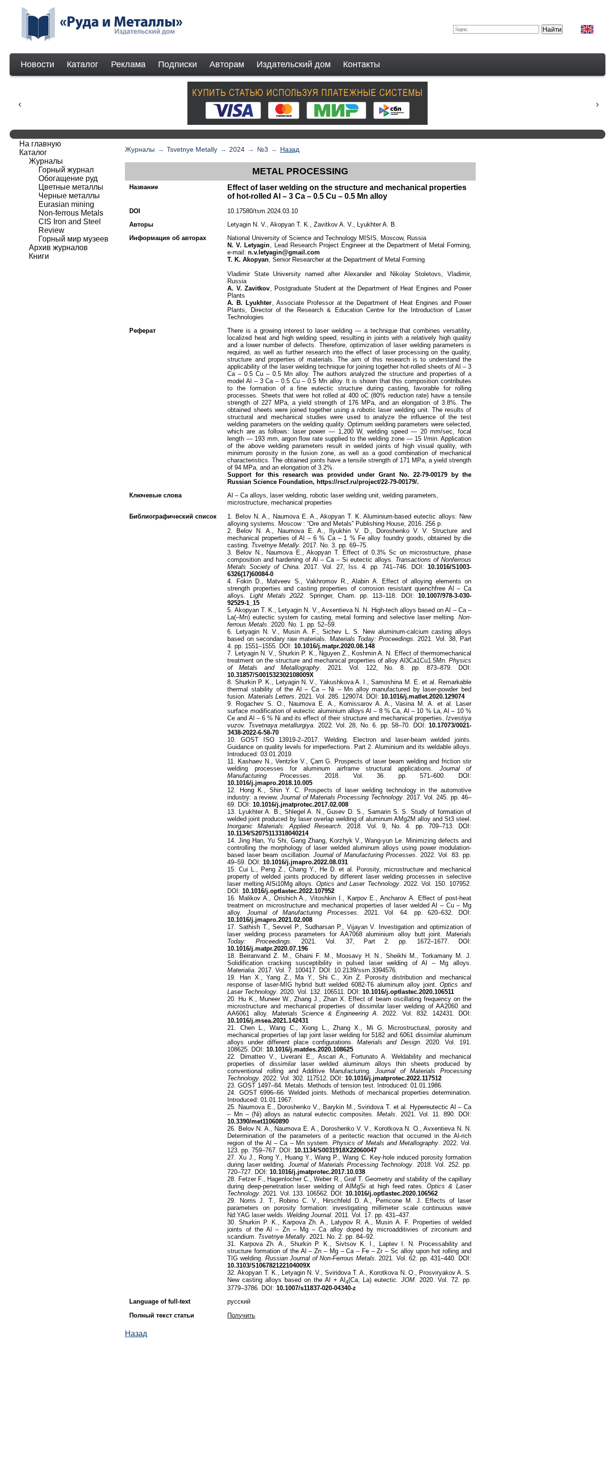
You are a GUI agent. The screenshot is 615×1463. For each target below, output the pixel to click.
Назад (289, 149)
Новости (37, 64)
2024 (237, 149)
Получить (241, 1315)
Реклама (128, 64)
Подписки (177, 64)
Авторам (226, 64)
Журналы (140, 149)
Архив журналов (58, 247)
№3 (262, 149)
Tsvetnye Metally (192, 149)
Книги (39, 256)
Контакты (361, 64)
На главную (40, 144)
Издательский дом (294, 64)
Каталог (82, 64)
